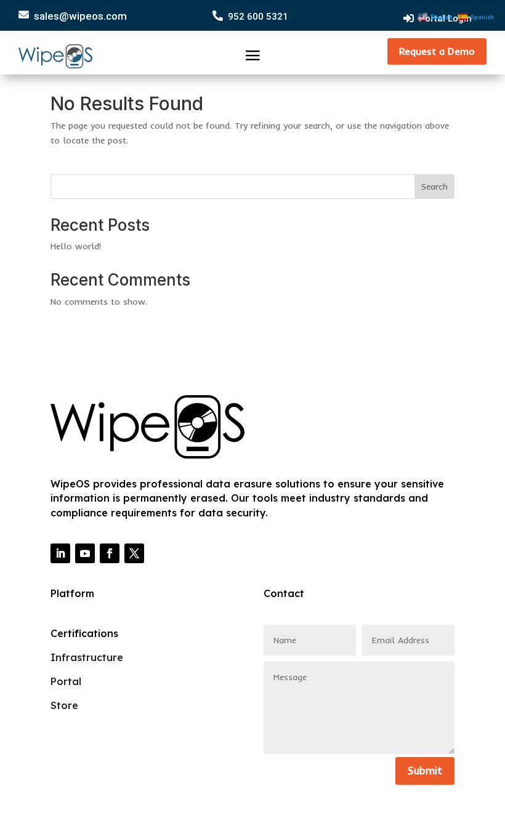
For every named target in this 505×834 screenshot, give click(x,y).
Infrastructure (86, 657)
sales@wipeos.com (80, 16)
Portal (65, 681)
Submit (425, 770)
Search (434, 186)
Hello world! (75, 246)
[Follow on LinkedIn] (60, 553)
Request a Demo (437, 51)
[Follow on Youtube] (85, 553)
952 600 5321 (258, 16)
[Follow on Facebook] (109, 553)
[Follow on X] (134, 553)
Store (64, 705)
